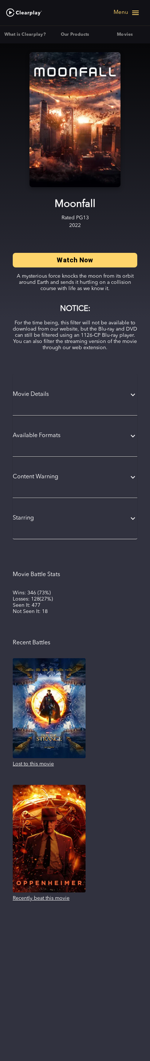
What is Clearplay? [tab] (25, 34)
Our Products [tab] (75, 34)
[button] (75, 395)
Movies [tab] (125, 34)
